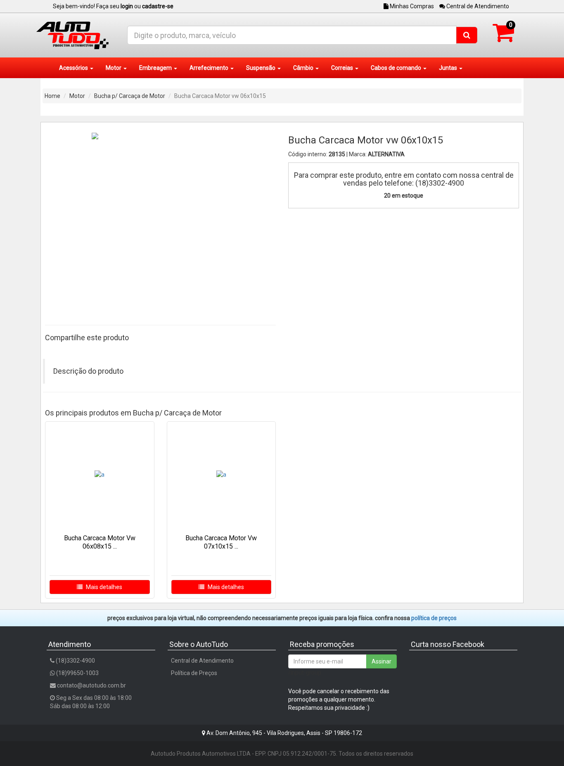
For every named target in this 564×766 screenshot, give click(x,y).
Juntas (448, 67)
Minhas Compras (411, 6)
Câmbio (304, 67)
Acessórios (74, 67)
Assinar (381, 661)
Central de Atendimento (477, 6)
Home (52, 96)
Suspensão (261, 67)
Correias (342, 67)
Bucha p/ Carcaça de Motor (129, 96)
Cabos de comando (396, 67)
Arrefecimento (210, 67)
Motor (114, 67)
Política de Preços (194, 673)
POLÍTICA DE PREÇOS (434, 618)
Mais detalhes (103, 587)
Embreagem (156, 67)
